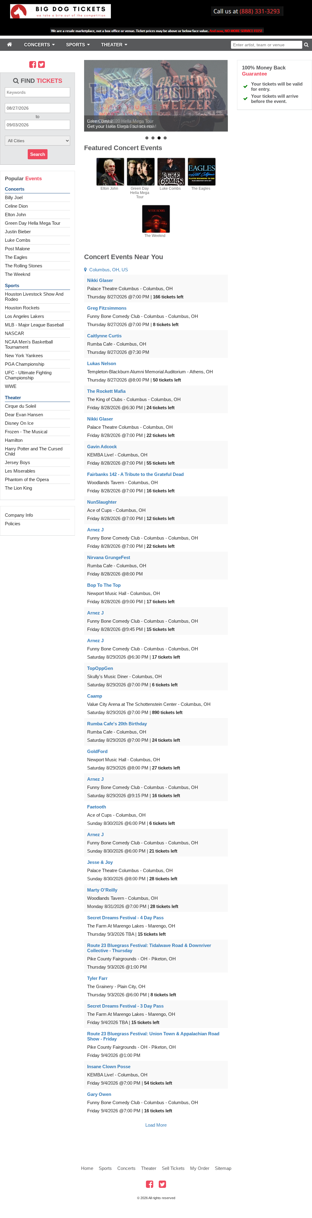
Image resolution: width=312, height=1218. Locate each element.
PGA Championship (24, 364)
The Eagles (16, 257)
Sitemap (223, 1168)
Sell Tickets (173, 1168)
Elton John (15, 214)
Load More (156, 1125)
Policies (12, 523)
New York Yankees (24, 355)
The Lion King (18, 488)
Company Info (19, 515)
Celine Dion (16, 206)
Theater (13, 397)
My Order (199, 1168)
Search (37, 154)
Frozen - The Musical (26, 431)
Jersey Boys (17, 462)
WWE (10, 386)
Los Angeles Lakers (24, 316)
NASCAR (14, 333)
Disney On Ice (19, 423)
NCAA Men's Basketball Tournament (29, 344)
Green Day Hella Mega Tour (32, 223)
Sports (12, 285)
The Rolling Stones (23, 265)
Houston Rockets (22, 307)
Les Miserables (20, 470)
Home (87, 1168)
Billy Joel (14, 197)
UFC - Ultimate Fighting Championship (28, 375)
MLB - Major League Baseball (34, 324)
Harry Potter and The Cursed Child (33, 451)
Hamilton (14, 440)
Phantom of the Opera (27, 479)
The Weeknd (17, 274)
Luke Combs (17, 240)
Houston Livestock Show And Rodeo (34, 296)
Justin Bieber (18, 231)
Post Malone (17, 248)
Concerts (14, 189)
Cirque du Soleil (20, 406)
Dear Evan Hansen (24, 414)
